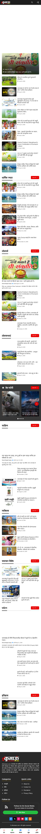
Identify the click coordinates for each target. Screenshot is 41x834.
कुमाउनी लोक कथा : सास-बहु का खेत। (28, 373)
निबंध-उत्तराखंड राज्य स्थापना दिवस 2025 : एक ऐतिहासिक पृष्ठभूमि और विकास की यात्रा (27, 470)
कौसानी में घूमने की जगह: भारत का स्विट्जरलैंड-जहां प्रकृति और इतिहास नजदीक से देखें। (27, 652)
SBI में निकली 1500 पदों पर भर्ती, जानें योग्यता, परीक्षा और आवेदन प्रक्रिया (10, 600)
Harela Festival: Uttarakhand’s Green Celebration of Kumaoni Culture (27, 144)
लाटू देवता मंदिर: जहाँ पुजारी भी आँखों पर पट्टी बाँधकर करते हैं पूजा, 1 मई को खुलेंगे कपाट (28, 217)
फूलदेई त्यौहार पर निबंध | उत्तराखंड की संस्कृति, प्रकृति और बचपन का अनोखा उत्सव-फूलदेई (27, 314)
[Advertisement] (20, 29)
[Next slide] (37, 404)
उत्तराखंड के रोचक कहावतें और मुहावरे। (28, 479)
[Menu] (38, 2)
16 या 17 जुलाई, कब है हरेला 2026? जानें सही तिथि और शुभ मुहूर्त (30, 580)
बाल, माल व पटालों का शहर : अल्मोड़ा (27, 722)
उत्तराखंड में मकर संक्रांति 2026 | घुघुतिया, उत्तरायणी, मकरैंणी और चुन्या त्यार (27, 325)
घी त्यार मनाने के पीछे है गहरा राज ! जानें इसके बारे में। (18, 281)
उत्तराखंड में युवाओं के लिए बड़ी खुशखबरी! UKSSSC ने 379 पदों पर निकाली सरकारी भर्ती (27, 100)
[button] (32, 2)
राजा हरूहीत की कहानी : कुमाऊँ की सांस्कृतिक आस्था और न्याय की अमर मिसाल (27, 343)
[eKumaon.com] (5, 2)
